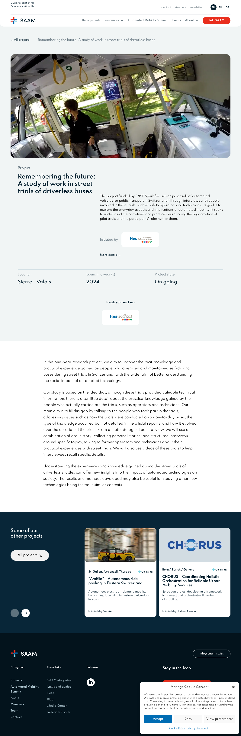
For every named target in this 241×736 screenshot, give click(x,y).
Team (14, 710)
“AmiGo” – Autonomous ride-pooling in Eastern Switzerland (115, 581)
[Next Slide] (25, 613)
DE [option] (227, 7)
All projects (27, 555)
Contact (166, 7)
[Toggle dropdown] (122, 20)
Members (180, 7)
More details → (110, 254)
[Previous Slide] (15, 613)
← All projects (20, 39)
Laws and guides (59, 686)
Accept (158, 719)
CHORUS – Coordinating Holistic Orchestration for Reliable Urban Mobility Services (191, 581)
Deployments (91, 20)
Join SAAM (216, 20)
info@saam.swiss (212, 653)
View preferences (219, 719)
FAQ (50, 693)
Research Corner (58, 712)
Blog (50, 699)
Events (176, 20)
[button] (233, 687)
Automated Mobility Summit (147, 20)
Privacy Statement (197, 728)
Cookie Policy (177, 728)
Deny (188, 719)
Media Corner (57, 705)
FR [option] (220, 7)
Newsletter (195, 7)
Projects (16, 680)
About (189, 20)
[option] (220, 7)
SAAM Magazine (59, 680)
